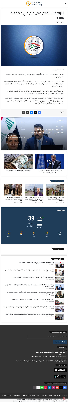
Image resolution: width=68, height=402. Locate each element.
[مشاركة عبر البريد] (27, 112)
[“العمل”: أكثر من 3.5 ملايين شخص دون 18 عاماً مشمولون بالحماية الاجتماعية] (55, 190)
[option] (34, 133)
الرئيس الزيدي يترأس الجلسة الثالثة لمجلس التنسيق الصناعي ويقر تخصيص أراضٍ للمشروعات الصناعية (29, 270)
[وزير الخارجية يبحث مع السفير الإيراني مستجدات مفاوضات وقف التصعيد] (59, 265)
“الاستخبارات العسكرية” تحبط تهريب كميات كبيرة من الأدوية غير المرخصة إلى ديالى (33, 277)
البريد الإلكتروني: (63, 337)
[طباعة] (23, 112)
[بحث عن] (66, 4)
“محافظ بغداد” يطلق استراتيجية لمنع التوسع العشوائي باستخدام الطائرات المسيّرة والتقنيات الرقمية (29, 307)
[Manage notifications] (64, 398)
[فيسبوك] (39, 112)
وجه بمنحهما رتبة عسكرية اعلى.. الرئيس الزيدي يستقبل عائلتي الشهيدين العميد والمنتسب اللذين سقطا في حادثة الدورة (48, 132)
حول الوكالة (9, 395)
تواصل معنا (4, 395)
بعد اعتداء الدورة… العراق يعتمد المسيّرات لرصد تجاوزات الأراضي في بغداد (13, 199)
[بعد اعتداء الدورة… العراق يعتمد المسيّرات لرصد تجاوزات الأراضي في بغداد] (13, 190)
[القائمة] (2, 4)
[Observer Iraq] (34, 3)
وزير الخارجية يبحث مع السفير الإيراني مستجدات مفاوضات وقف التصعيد (36, 263)
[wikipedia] (34, 387)
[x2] (38, 387)
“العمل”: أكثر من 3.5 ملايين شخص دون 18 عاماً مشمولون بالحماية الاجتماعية (56, 199)
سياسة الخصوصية (16, 395)
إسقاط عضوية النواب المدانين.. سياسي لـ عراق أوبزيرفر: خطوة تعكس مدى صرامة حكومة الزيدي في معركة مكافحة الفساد (29, 286)
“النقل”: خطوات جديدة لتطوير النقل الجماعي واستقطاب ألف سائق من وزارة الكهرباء (33, 299)
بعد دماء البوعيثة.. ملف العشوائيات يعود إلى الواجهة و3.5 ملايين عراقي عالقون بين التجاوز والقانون (34, 199)
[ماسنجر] (31, 112)
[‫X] (35, 112)
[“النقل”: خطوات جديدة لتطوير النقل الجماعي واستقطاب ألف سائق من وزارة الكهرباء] (59, 302)
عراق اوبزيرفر (44, 395)
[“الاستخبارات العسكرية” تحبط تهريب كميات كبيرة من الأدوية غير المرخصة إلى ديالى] (59, 280)
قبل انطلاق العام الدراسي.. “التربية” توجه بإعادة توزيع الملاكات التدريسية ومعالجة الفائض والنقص (30, 314)
